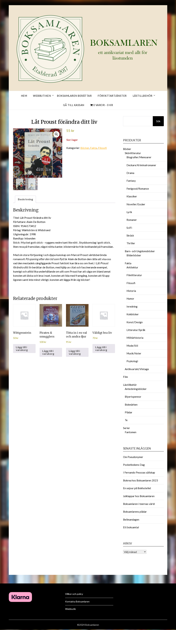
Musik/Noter (133, 353)
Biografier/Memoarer (138, 157)
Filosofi (102, 147)
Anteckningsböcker (136, 388)
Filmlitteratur (134, 275)
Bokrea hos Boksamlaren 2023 (140, 480)
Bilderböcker (133, 255)
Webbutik (70, 608)
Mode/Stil (132, 345)
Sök (158, 121)
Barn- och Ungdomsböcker (140, 251)
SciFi (129, 227)
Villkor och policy (74, 593)
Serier (126, 428)
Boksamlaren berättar (74, 95)
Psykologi (132, 361)
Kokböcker (132, 314)
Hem (24, 95)
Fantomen (130, 432)
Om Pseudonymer (133, 456)
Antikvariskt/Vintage (137, 369)
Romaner (131, 219)
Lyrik (129, 212)
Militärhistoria (134, 337)
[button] (56, 134)
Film (125, 376)
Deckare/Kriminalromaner (141, 165)
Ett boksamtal (131, 527)
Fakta (93, 147)
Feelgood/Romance (137, 188)
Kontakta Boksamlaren (77, 601)
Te (126, 420)
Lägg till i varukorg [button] (22, 348)
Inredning (132, 306)
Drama (130, 172)
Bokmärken (131, 404)
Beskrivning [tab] (25, 199)
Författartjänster (112, 95)
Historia (131, 290)
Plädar (128, 412)
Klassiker (131, 196)
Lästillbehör (142, 95)
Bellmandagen (131, 519)
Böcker (84, 147)
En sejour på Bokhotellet (137, 488)
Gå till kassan (73, 105)
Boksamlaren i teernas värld (139, 503)
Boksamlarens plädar (135, 511)
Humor (130, 298)
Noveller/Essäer (135, 204)
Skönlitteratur (133, 153)
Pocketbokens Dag (134, 464)
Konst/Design (134, 322)
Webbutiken (42, 95)
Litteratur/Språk (135, 329)
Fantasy (131, 180)
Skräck (130, 235)
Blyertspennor (133, 396)
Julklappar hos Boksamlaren (139, 496)
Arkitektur (132, 267)
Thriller (130, 243)
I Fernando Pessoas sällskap (139, 472)
